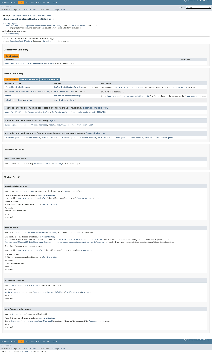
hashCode (43, 125)
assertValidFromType (14, 112)
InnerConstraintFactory (21, 41)
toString (71, 125)
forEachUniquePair (60, 112)
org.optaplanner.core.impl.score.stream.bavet (31, 15)
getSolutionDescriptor (64, 100)
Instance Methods (29, 80)
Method (32, 10)
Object (52, 120)
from (72, 112)
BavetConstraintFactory (15, 63)
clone (7, 125)
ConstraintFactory (10, 34)
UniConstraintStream (18, 87)
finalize (23, 125)
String (8, 96)
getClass (33, 125)
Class (81, 87)
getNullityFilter (100, 112)
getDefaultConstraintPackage (67, 96)
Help (55, 3)
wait (79, 125)
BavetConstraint (78, 26)
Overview (5, 3)
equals (15, 125)
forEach (46, 112)
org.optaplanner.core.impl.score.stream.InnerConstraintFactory (33, 26)
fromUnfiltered (61, 91)
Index (49, 3)
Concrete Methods (50, 80)
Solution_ (50, 63)
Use (27, 3)
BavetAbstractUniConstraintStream (24, 91)
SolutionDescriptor (36, 63)
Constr (25, 10)
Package (13, 3)
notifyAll (61, 125)
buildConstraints (33, 112)
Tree (32, 3)
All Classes (6, 7)
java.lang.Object (9, 24)
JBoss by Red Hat (26, 351)
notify (52, 125)
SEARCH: (182, 7)
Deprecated (40, 3)
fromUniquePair (83, 112)
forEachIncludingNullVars (66, 87)
